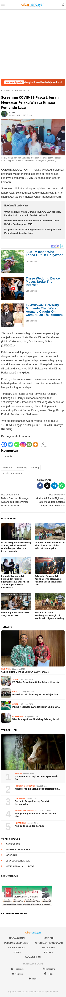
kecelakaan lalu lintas (20, 866)
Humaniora (20, 811)
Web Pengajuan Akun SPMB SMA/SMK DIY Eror (15, 614)
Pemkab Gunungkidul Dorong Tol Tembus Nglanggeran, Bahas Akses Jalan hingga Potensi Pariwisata (15, 581)
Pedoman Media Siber (16, 943)
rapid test (7, 467)
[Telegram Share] (54, 485)
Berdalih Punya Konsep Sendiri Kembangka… (32, 803)
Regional (6, 669)
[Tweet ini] (47, 485)
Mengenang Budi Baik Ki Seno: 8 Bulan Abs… (36, 815)
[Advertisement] (33, 44)
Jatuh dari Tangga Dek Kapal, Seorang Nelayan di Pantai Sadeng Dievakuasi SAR (48, 580)
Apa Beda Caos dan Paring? (29, 826)
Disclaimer (48, 947)
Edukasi (16, 692)
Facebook (19, 969)
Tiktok (50, 974)
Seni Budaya (33, 811)
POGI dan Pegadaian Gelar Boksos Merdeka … (37, 682)
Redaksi (48, 952)
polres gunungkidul (18, 849)
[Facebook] (4, 442)
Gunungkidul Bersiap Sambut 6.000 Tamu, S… (26, 671)
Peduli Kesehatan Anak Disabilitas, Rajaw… (36, 706)
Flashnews (17, 716)
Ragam (18, 773)
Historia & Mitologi (25, 786)
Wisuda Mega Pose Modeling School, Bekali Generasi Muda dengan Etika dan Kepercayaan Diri (16, 547)
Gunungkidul (13, 844)
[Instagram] (23, 442)
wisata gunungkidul (12, 473)
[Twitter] (10, 442)
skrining (35, 467)
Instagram (50, 969)
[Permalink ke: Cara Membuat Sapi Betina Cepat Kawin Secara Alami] (33, 752)
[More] (35, 442)
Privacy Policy (17, 947)
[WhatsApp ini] (61, 485)
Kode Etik (48, 938)
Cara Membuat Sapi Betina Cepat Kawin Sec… (36, 778)
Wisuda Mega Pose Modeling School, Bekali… (37, 719)
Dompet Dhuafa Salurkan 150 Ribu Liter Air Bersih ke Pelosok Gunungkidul (50, 545)
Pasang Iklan (33, 957)
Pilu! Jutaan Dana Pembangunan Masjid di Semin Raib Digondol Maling (49, 615)
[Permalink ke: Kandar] (4, 113)
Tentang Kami (17, 938)
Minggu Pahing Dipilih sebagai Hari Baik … (38, 788)
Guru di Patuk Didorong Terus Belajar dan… (36, 694)
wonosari (11, 855)
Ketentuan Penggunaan (49, 943)
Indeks (17, 952)
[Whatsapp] (17, 442)
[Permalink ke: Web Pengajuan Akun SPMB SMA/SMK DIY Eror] (16, 601)
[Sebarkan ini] (40, 485)
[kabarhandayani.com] (33, 4)
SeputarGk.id (9, 875)
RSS (34, 979)
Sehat (15, 679)
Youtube (19, 974)
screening (22, 467)
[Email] (29, 442)
